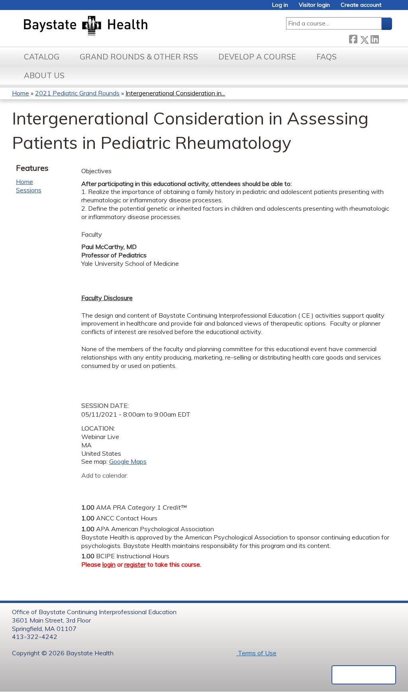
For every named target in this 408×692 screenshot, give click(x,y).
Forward (385, 38)
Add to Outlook (144, 488)
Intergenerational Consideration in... (175, 93)
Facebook (353, 38)
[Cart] (389, 8)
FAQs (326, 56)
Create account (361, 5)
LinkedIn (375, 38)
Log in (280, 5)
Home (20, 93)
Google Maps (128, 461)
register (135, 564)
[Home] (123, 26)
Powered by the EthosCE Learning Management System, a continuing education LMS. (364, 674)
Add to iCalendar (125, 487)
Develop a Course (257, 56)
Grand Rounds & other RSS (139, 56)
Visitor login (314, 5)
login (109, 564)
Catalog (41, 56)
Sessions (28, 190)
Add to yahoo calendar (107, 488)
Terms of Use (256, 653)
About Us (44, 75)
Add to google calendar (89, 488)
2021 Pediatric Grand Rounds (77, 93)
